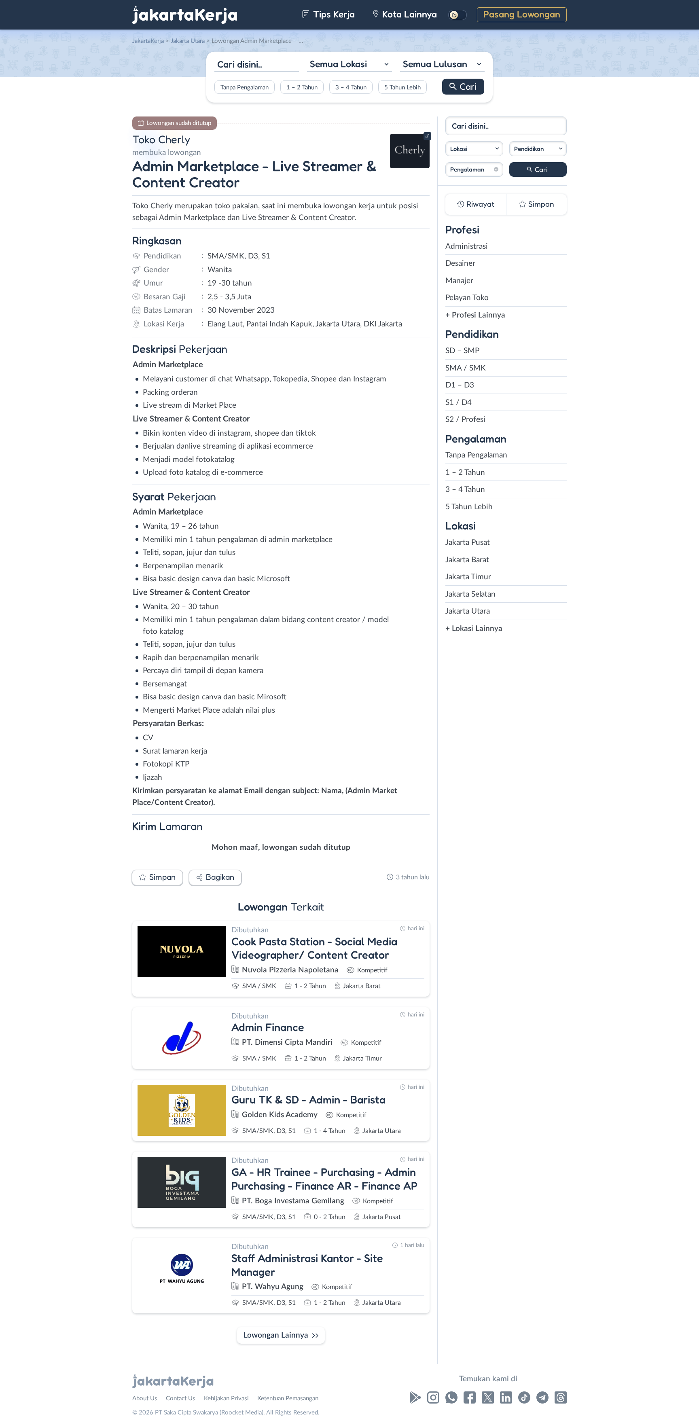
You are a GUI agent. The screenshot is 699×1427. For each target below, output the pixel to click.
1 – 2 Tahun (302, 87)
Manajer (459, 281)
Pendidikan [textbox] (529, 148)
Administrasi (466, 246)
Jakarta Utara (467, 611)
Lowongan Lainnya (276, 1335)
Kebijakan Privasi (226, 1398)
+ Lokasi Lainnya (473, 629)
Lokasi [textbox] (458, 148)
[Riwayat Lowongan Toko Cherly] (410, 166)
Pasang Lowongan (521, 13)
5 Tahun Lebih (402, 87)
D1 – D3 (459, 385)
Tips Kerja (333, 13)
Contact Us (180, 1398)
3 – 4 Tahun (350, 87)
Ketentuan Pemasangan (287, 1398)
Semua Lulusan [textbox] (435, 63)
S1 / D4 (458, 403)
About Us (144, 1398)
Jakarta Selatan (470, 594)
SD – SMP (462, 351)
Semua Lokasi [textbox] (338, 63)
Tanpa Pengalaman (244, 87)
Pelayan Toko (467, 298)
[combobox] (349, 65)
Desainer (460, 263)
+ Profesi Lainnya (475, 315)
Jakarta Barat (467, 560)
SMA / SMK (465, 368)
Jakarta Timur (468, 577)
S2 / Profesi (465, 419)
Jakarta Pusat (467, 542)
